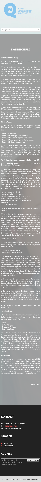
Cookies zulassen (33, 460)
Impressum (8, 443)
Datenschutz (8, 446)
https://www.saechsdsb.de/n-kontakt (24, 160)
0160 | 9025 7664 (11, 426)
